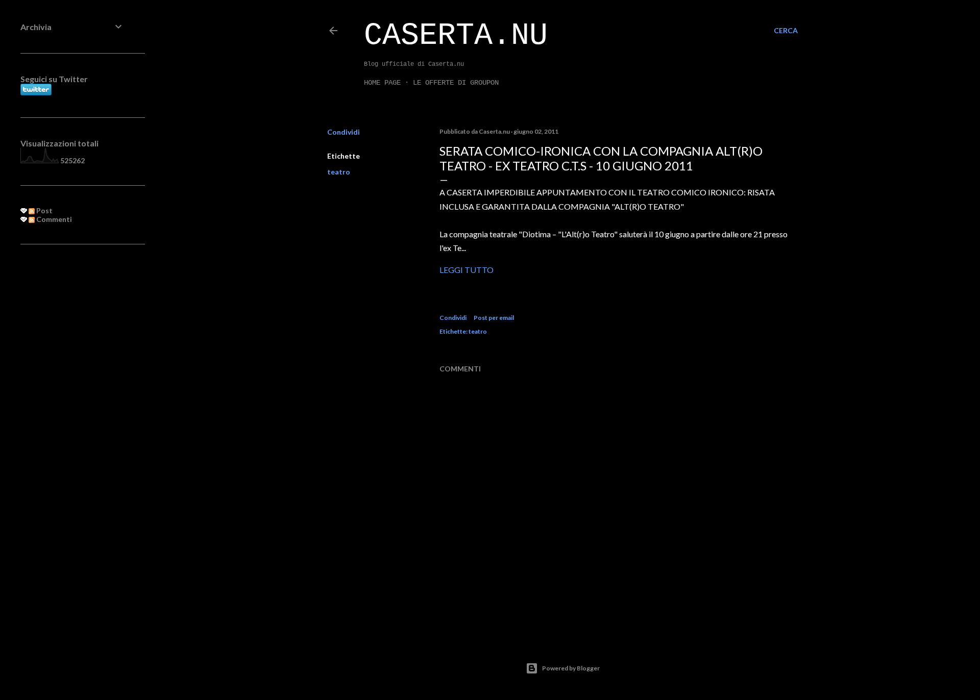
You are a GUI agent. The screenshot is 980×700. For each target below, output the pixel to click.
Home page (382, 83)
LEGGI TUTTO (466, 269)
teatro (338, 171)
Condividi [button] (343, 132)
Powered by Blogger (571, 668)
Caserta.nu (456, 35)
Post (44, 210)
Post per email (494, 317)
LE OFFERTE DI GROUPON (456, 83)
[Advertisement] (72, 418)
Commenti (53, 219)
